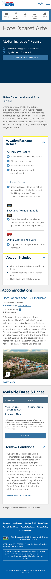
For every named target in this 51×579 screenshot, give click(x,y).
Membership (17, 523)
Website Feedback (28, 527)
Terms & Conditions (10, 527)
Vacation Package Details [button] (19, 142)
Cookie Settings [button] (25, 531)
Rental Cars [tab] (34, 18)
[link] (20, 309)
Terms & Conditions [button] (19, 447)
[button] (25, 364)
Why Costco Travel (41, 523)
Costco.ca (6, 523)
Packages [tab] (6, 17)
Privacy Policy (42, 527)
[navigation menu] (48, 3)
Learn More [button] (9, 382)
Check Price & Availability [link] (30, 57)
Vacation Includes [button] (18, 257)
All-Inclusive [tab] (16, 18)
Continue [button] (25, 435)
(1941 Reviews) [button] (24, 305)
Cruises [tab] (25, 17)
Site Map (28, 523)
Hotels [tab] (44, 17)
